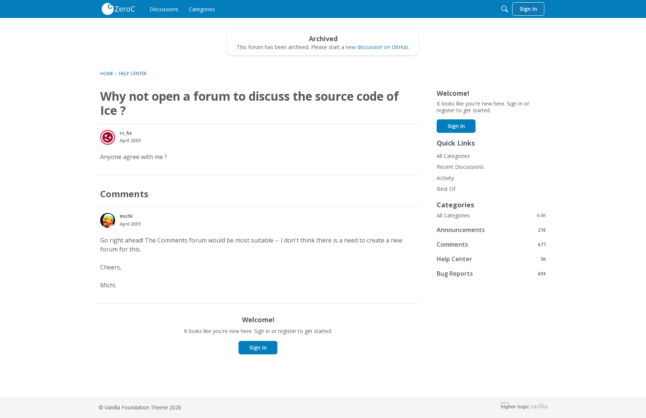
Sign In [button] (258, 347)
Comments (491, 244)
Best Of (446, 188)
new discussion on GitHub (377, 47)
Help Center (491, 259)
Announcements (491, 230)
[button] (107, 137)
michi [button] (126, 216)
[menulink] (164, 9)
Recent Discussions (460, 166)
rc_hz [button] (126, 133)
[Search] (504, 9)
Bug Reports (491, 273)
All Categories (453, 155)
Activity (445, 177)
